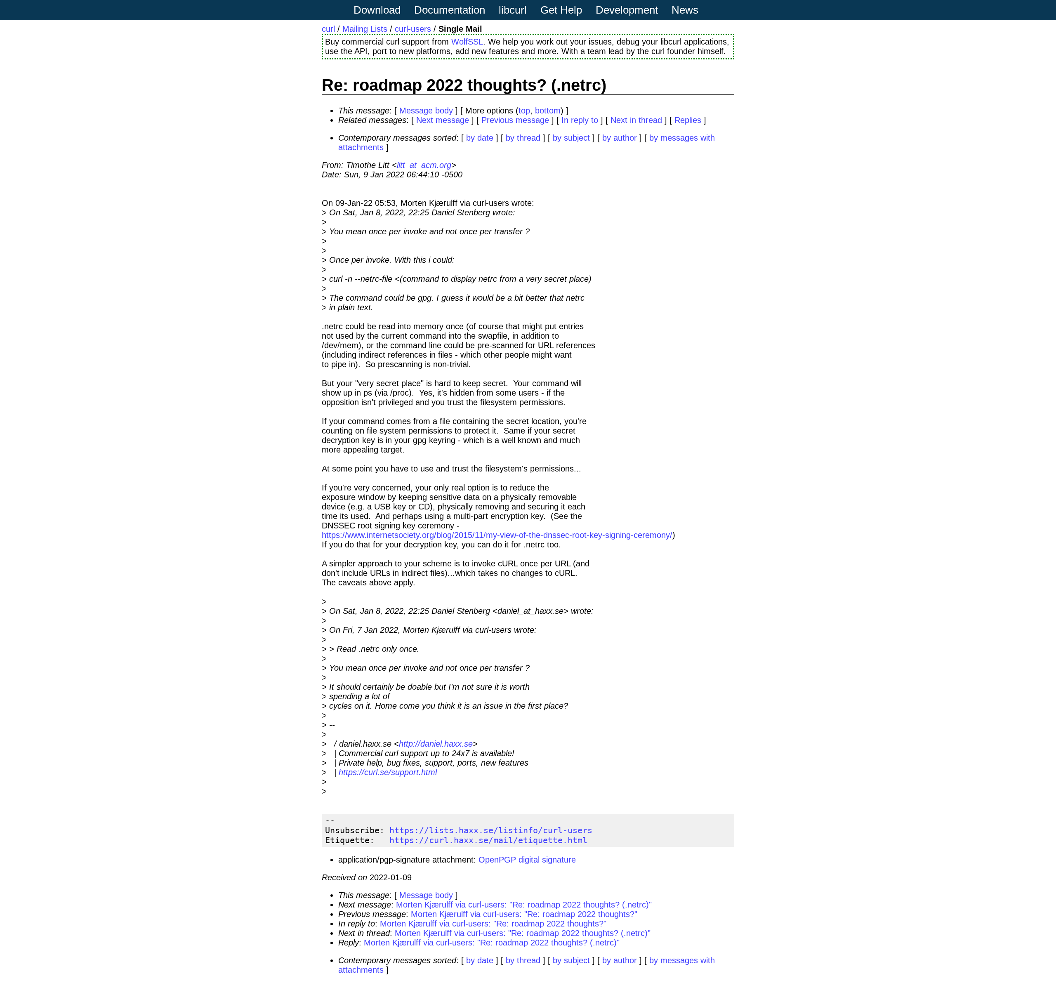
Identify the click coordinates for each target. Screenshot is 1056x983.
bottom (548, 110)
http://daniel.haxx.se (436, 743)
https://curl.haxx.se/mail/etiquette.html (488, 840)
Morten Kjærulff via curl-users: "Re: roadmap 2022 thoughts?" (524, 914)
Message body (426, 110)
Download (377, 10)
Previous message (515, 120)
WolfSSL (467, 41)
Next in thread (636, 120)
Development (627, 10)
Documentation (449, 10)
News (685, 10)
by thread (523, 137)
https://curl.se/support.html (388, 772)
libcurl (513, 10)
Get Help (561, 10)
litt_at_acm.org (424, 165)
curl (328, 28)
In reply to (579, 120)
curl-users (413, 28)
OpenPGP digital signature (527, 859)
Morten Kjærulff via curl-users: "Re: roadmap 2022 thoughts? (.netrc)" (524, 904)
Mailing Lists (364, 28)
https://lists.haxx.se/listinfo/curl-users (490, 830)
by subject (571, 137)
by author (619, 137)
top (524, 110)
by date (479, 137)
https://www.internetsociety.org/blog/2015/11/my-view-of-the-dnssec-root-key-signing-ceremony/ (497, 535)
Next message (442, 120)
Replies (687, 120)
